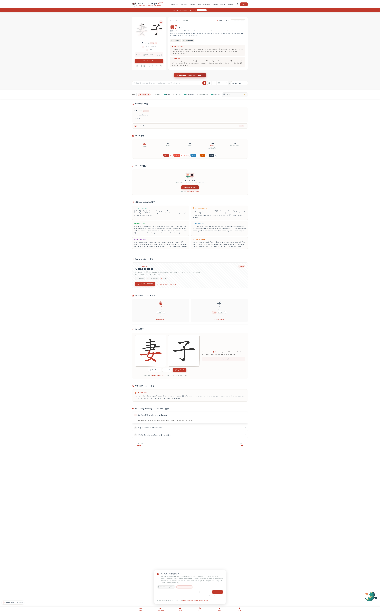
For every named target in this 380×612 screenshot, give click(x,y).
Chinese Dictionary (175, 20)
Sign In (244, 4)
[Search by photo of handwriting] (209, 83)
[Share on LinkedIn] (144, 65)
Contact (230, 4)
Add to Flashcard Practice (150, 61)
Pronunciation (204, 94)
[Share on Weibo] (152, 65)
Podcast (178, 94)
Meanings (158, 94)
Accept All (217, 592)
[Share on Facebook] (141, 65)
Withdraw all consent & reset (215, 595)
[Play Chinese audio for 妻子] (161, 22)
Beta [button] (160, 3)
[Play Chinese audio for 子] (219, 316)
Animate (168, 370)
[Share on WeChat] (149, 65)
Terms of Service (203, 600)
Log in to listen (191, 187)
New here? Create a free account (166, 284)
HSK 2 (183, 20)
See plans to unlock (146, 284)
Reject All (205, 592)
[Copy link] (160, 65)
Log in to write (180, 370)
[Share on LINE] (156, 65)
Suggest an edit (239, 20)
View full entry (160, 319)
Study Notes (190, 94)
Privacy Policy (186, 600)
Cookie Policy (194, 600)
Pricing (222, 4)
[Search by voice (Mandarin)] (214, 83)
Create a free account (193, 191)
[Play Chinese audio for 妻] (160, 316)
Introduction (145, 94)
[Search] (237, 4)
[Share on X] (137, 65)
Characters (216, 94)
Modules (215, 4)
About (168, 94)
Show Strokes (156, 370)
